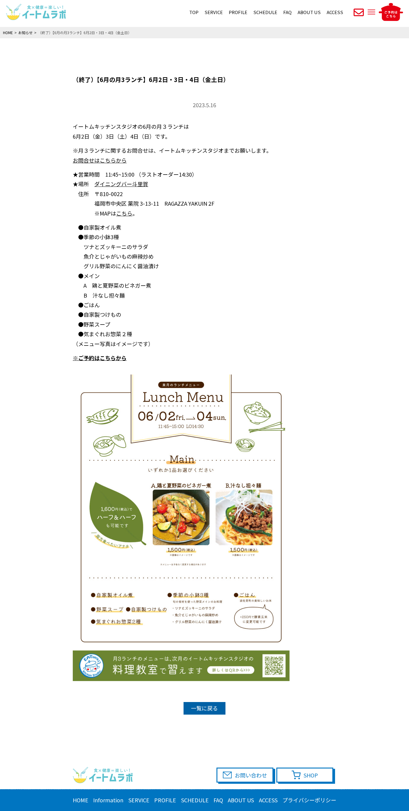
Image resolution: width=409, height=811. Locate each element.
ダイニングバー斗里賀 (121, 184)
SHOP (311, 775)
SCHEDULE (265, 12)
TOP (194, 12)
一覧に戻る (204, 708)
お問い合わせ (251, 775)
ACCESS (335, 12)
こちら (124, 213)
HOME (80, 800)
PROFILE (238, 12)
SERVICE (214, 12)
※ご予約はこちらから (100, 358)
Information (108, 800)
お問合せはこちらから (100, 160)
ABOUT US (309, 12)
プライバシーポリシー (309, 800)
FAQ (287, 12)
